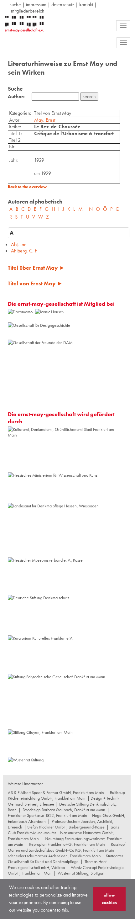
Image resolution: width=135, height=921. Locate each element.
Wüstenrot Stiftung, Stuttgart (81, 873)
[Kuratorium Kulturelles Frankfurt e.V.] (40, 654)
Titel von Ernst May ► (35, 283)
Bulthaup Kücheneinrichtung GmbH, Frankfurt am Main (66, 795)
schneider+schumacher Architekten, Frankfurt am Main (54, 856)
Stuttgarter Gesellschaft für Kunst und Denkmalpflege (65, 858)
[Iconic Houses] (49, 315)
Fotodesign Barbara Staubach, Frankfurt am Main (64, 809)
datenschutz (62, 4)
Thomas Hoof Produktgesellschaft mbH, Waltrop (57, 864)
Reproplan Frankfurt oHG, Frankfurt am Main (67, 844)
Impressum (36, 4)
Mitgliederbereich (27, 11)
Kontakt (86, 4)
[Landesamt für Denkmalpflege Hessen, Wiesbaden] (53, 529)
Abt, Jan (19, 244)
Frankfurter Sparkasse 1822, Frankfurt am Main (47, 815)
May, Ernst (44, 120)
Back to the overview (27, 186)
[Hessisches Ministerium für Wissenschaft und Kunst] (53, 487)
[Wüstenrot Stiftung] (26, 762)
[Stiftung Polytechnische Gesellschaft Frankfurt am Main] (56, 701)
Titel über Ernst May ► (36, 267)
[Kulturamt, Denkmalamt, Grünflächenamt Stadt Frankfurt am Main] (65, 448)
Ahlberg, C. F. (24, 250)
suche (15, 4)
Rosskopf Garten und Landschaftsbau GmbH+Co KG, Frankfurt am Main (67, 847)
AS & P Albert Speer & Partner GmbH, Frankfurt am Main (56, 792)
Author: (16, 96)
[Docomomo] (20, 312)
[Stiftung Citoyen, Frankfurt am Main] (40, 742)
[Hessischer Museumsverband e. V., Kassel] (46, 575)
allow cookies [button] (109, 898)
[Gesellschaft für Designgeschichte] (39, 330)
